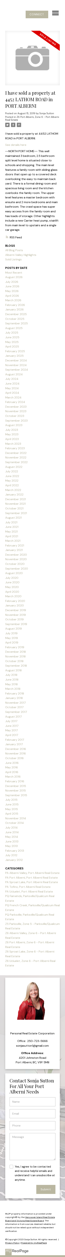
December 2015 (15, 786)
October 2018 (14, 661)
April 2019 (11, 642)
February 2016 (14, 781)
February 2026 (15, 305)
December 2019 (15, 610)
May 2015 (11, 809)
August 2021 (13, 518)
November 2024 (16, 365)
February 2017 (14, 740)
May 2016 (11, 767)
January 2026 (14, 309)
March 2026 (13, 300)
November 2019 (15, 615)
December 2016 (15, 749)
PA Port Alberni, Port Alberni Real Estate (31, 878)
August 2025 (14, 328)
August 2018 (13, 670)
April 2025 (12, 346)
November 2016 (15, 753)
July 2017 (11, 721)
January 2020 (14, 605)
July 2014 (11, 827)
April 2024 (12, 393)
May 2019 (11, 638)
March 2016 (13, 776)
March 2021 (12, 541)
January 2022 (14, 494)
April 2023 (12, 439)
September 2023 (16, 420)
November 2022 (15, 457)
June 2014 (12, 832)
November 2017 (15, 703)
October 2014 (14, 823)
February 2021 (14, 545)
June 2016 (12, 763)
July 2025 (11, 332)
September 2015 (16, 795)
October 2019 (14, 619)
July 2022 (11, 471)
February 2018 (14, 693)
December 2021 (15, 499)
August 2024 (14, 374)
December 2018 (15, 652)
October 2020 (15, 564)
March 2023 (13, 444)
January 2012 (14, 860)
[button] (37, 14)
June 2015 (12, 804)
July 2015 (11, 800)
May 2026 (12, 291)
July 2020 (11, 578)
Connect (37, 14)
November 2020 (16, 559)
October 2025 (14, 319)
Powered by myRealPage (34, 1242)
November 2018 (15, 656)
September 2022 (16, 462)
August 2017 (13, 716)
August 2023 (13, 425)
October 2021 (14, 508)
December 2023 (16, 407)
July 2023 (11, 430)
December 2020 (16, 555)
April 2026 (12, 296)
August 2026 (14, 277)
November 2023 (15, 411)
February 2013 (14, 851)
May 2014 (11, 837)
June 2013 (11, 841)
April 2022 (12, 485)
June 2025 (12, 337)
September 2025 (16, 323)
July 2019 (11, 633)
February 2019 (14, 647)
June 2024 (12, 383)
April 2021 (11, 536)
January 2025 (14, 356)
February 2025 (15, 351)
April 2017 (11, 735)
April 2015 (11, 814)
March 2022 (13, 490)
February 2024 (15, 402)
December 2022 (16, 453)
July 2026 (11, 282)
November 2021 (15, 504)
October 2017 (14, 707)
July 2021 (11, 522)
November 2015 (15, 790)
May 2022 (11, 480)
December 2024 (16, 360)
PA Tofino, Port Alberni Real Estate (28, 887)
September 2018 (16, 666)
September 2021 (16, 513)
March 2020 (13, 596)
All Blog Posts (14, 250)
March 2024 (13, 397)
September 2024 (16, 370)
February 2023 (15, 448)
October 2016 (14, 758)
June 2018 (11, 679)
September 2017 (16, 712)
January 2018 (14, 698)
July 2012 (11, 855)
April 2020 (12, 592)
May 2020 (12, 587)
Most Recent (13, 272)
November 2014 (15, 818)
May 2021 (11, 531)
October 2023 (14, 416)
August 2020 (14, 573)
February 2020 (15, 601)
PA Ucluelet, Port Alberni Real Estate (29, 891)
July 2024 (11, 379)
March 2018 (12, 689)
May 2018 (11, 684)
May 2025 (12, 342)
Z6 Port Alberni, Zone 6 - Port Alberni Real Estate (32, 118)
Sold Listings (13, 259)
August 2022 (13, 467)
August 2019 (13, 628)
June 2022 (12, 476)
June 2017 (12, 726)
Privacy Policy (12, 1242)
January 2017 (14, 744)
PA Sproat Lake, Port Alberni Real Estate (31, 882)
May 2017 (11, 730)
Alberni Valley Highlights (20, 255)
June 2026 (12, 286)
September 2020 (16, 568)
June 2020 (12, 582)
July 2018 (11, 675)
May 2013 (11, 846)
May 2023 (11, 434)
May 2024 (12, 388)
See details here (15, 145)
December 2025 (16, 314)
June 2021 (11, 527)
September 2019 (16, 624)
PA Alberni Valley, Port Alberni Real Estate (32, 873)
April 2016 (11, 772)
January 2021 (14, 550)
